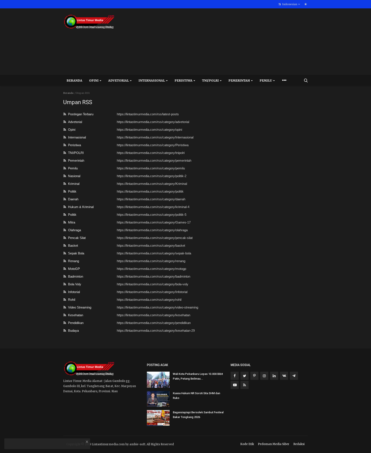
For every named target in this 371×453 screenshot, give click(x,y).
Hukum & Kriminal (80, 207)
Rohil (70, 299)
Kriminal (72, 183)
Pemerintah (75, 160)
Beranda (74, 80)
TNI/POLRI (75, 153)
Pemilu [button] (266, 80)
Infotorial (73, 292)
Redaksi (299, 444)
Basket (72, 245)
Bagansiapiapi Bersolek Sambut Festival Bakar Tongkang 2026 (198, 415)
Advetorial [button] (118, 80)
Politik (71, 191)
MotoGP (73, 269)
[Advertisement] (230, 42)
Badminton (74, 276)
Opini (70, 129)
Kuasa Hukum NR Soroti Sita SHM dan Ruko (196, 396)
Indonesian (289, 4)
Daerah (72, 199)
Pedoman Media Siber (273, 444)
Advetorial (74, 122)
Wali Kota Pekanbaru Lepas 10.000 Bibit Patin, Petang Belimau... (198, 376)
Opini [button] (94, 80)
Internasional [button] (152, 80)
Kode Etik (247, 444)
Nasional (73, 176)
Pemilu (72, 168)
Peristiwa (73, 145)
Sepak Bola (75, 253)
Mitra (70, 222)
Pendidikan (75, 323)
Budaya (72, 330)
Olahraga (73, 230)
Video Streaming (78, 307)
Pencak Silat (76, 238)
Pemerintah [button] (239, 80)
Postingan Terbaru (79, 114)
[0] (305, 4)
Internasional (76, 137)
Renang (72, 261)
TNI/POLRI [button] (210, 80)
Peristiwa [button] (184, 80)
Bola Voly (73, 284)
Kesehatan (74, 315)
